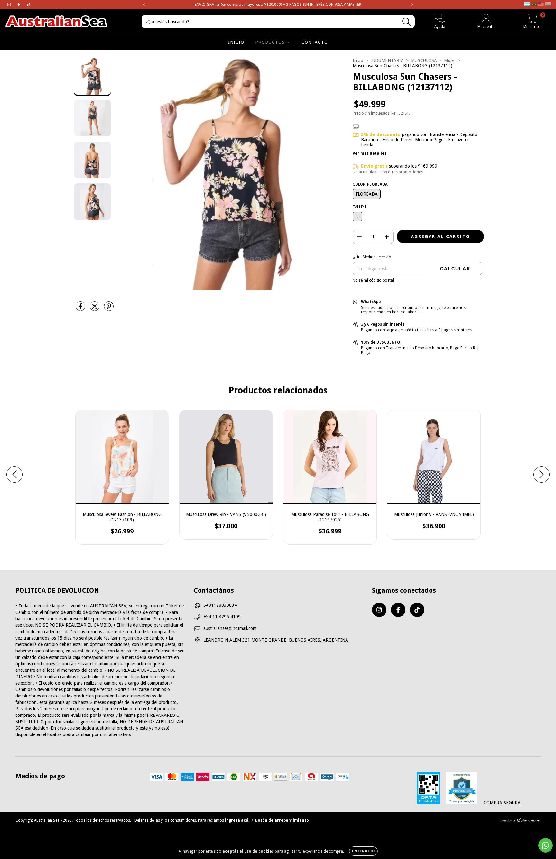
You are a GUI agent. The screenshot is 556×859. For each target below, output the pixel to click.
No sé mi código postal (373, 280)
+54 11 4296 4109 (222, 616)
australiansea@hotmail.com (229, 628)
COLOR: (370, 184)
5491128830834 (220, 605)
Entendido (363, 851)
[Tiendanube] (520, 821)
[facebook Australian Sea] (19, 4)
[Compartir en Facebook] (81, 308)
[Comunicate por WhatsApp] (545, 845)
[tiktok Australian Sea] (28, 4)
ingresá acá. (237, 820)
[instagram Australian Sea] (9, 4)
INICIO (236, 42)
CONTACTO (314, 42)
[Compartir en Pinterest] (109, 308)
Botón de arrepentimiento (282, 820)
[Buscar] (406, 22)
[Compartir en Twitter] (95, 308)
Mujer (449, 60)
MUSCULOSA (424, 60)
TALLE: (360, 207)
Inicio (358, 60)
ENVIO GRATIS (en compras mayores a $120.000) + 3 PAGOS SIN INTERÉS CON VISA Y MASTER (278, 4)
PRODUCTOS (270, 42)
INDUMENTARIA (387, 60)
